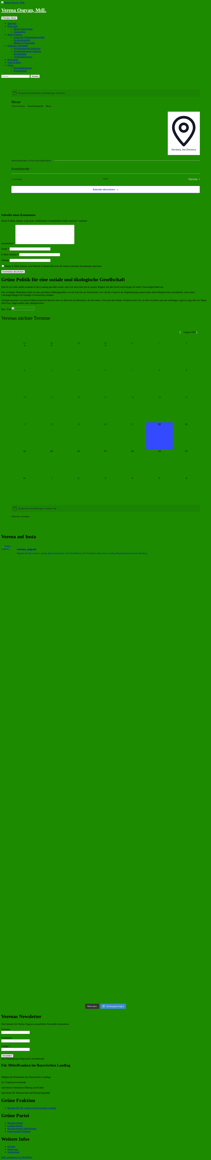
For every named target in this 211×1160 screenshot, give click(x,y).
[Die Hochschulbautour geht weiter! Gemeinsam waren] (26, 602)
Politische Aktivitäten (17, 45)
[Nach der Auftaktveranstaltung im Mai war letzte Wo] (184, 891)
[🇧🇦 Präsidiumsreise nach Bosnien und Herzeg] (79, 853)
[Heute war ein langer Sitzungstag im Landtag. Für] (131, 789)
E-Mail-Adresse (10, 254)
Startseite (11, 23)
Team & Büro (14, 62)
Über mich (12, 26)
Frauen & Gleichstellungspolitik (29, 37)
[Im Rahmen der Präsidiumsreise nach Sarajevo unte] (131, 854)
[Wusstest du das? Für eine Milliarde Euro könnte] (79, 958)
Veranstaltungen (18, 106)
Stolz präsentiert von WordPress (16, 1157)
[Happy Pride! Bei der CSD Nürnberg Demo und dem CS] (184, 576)
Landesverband (14, 1125)
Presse (10, 65)
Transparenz (19, 31)
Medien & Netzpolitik (24, 43)
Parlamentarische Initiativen (27, 48)
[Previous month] (180, 332)
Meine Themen (14, 34)
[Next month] (197, 332)
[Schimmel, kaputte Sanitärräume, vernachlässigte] (79, 785)
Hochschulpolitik (22, 40)
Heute (105, 178)
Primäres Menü (9, 18)
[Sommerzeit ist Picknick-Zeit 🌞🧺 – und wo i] (79, 586)
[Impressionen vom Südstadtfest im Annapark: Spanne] (184, 753)
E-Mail (5, 1046)
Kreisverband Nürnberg (19, 1131)
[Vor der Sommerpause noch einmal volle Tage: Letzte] (26, 694)
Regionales (12, 59)
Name (5, 248)
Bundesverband (15, 1123)
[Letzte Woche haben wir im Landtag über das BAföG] (184, 974)
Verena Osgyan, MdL (23, 10)
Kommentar (8, 243)
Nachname (6, 1037)
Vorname (5, 1029)
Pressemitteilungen (23, 68)
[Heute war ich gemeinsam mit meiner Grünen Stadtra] (131, 682)
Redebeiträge (20, 54)
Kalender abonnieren (104, 189)
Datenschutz (13, 1152)
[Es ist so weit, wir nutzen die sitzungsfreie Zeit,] (131, 601)
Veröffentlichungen (23, 56)
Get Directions (189, 149)
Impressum (12, 1149)
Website (5, 260)
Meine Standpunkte (23, 29)
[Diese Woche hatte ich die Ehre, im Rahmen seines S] (79, 685)
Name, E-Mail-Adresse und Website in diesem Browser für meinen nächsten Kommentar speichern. (53, 266)
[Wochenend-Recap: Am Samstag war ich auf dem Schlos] (26, 958)
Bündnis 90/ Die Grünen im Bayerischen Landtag (31, 1108)
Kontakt (11, 1146)
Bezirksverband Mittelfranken (21, 1128)
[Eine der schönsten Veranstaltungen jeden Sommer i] (26, 785)
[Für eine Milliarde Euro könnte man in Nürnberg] (131, 958)
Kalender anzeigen (20, 516)
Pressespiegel (20, 70)
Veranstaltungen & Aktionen (27, 51)
